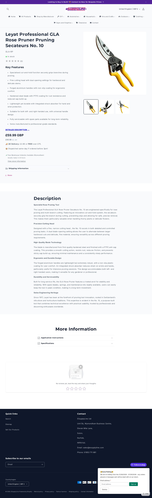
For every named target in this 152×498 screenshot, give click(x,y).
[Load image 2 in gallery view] (106, 106)
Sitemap (8, 424)
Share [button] (10, 175)
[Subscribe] (42, 464)
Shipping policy (74, 491)
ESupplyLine (15, 491)
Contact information (87, 491)
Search (8, 419)
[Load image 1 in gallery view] (91, 106)
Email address (105, 480)
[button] (7, 9)
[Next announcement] (146, 2)
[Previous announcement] (6, 2)
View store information (17, 161)
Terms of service (61, 491)
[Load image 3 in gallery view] (122, 106)
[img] (12, 61)
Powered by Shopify (25, 491)
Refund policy (38, 491)
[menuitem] (12, 16)
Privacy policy (49, 491)
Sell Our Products (12, 430)
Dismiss (104, 489)
